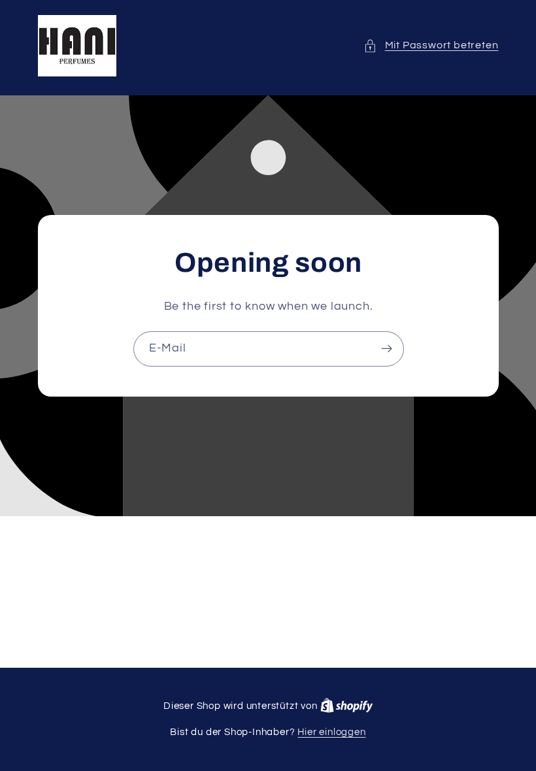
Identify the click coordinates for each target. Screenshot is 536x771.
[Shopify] (346, 706)
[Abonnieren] (386, 349)
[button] (430, 45)
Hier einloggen (331, 732)
